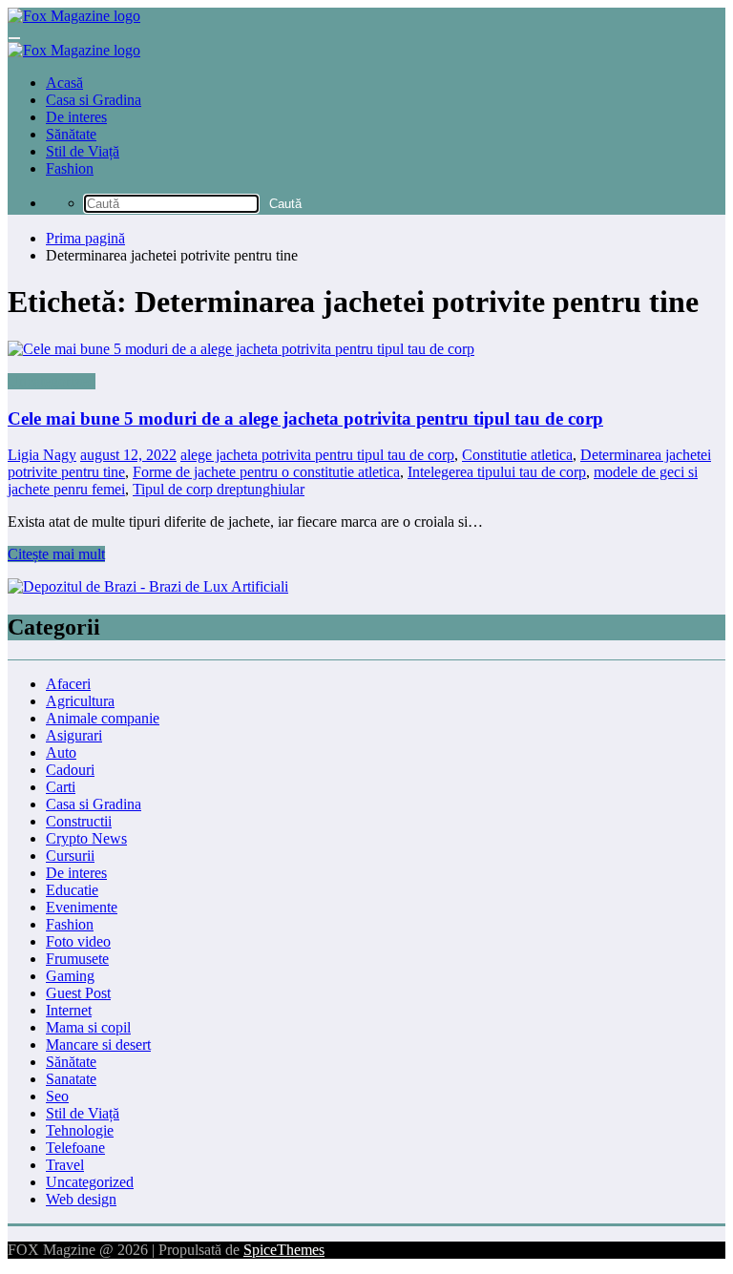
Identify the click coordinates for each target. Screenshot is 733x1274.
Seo (57, 1096)
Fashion (70, 168)
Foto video (78, 941)
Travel (65, 1165)
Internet (69, 1010)
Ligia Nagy (42, 455)
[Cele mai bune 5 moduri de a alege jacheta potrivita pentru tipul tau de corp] (366, 349)
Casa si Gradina (93, 100)
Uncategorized (51, 381)
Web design (81, 1199)
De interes (76, 117)
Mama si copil (88, 1027)
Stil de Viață (82, 151)
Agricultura (80, 701)
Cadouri (70, 770)
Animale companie (102, 718)
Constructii (79, 821)
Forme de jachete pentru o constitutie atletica (266, 472)
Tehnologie (80, 1130)
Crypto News (86, 838)
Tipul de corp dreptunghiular (218, 489)
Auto (61, 752)
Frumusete (77, 958)
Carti (60, 787)
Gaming (70, 976)
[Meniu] (14, 38)
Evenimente (81, 907)
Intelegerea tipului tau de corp (497, 472)
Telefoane (75, 1147)
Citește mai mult (56, 554)
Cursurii (70, 855)
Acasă (64, 82)
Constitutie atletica (517, 455)
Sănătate (71, 134)
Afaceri (68, 684)
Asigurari (74, 735)
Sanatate (71, 1079)
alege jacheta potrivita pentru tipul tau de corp (317, 455)
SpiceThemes (284, 1250)
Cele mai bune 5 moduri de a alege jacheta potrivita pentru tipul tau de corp (305, 418)
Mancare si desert (98, 1044)
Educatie (72, 890)
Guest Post (78, 993)
